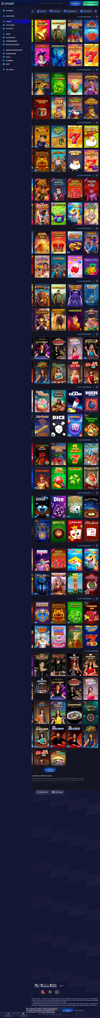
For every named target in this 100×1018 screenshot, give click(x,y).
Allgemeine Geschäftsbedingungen (13, 972)
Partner (4, 979)
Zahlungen (5, 975)
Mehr (61, 986)
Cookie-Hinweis (52, 1009)
